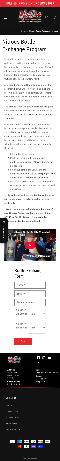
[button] (5, 17)
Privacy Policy (12, 411)
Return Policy (11, 423)
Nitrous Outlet (32, 458)
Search (9, 405)
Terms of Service (13, 429)
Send (23, 341)
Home (23, 31)
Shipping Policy (12, 417)
